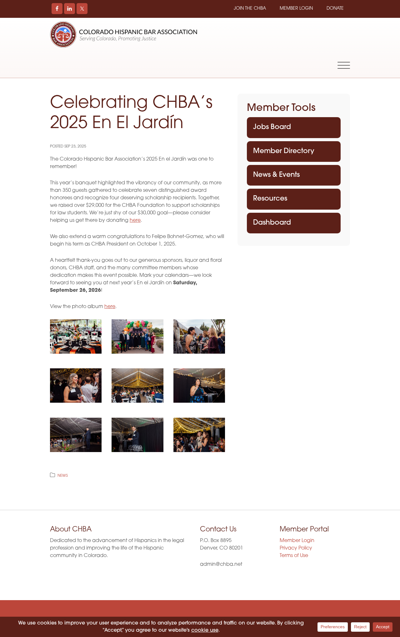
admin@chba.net (221, 564)
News (63, 476)
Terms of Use (294, 555)
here (135, 220)
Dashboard (272, 222)
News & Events (276, 175)
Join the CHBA (250, 8)
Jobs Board (272, 127)
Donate (335, 8)
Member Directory (283, 151)
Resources (270, 198)
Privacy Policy (296, 548)
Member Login (296, 8)
